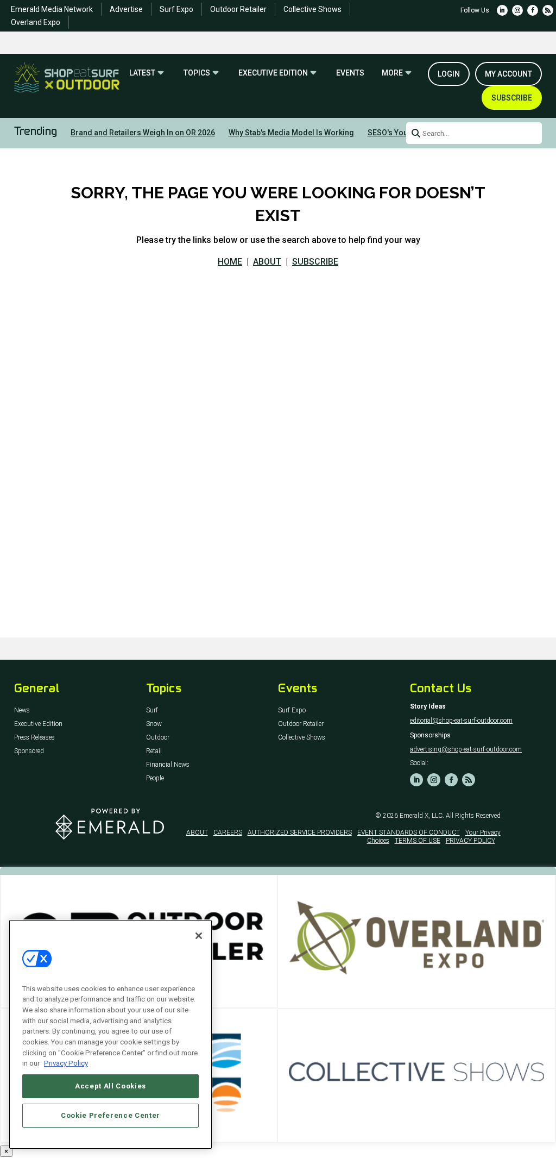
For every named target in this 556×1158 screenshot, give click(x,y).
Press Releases (34, 737)
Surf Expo (176, 9)
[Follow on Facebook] (532, 10)
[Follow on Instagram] (517, 10)
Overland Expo (35, 22)
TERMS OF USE (417, 840)
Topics (197, 73)
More (392, 73)
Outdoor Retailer (238, 9)
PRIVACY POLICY (470, 840)
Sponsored (29, 751)
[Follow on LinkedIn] (502, 10)
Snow (154, 724)
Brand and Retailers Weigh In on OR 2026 (143, 132)
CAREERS (227, 832)
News (22, 710)
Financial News (167, 764)
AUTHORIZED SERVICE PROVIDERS (300, 832)
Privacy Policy (66, 1063)
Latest (142, 73)
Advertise (126, 9)
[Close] (199, 936)
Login (449, 74)
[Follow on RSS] (547, 10)
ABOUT (267, 261)
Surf (152, 710)
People (155, 778)
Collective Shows (312, 9)
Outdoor (157, 737)
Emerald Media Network (52, 9)
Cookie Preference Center (110, 1115)
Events (350, 73)
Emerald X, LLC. (422, 815)
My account (508, 74)
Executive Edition (273, 73)
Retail (154, 751)
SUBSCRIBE (315, 261)
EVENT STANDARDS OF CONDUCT (408, 832)
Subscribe (511, 97)
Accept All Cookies (110, 1086)
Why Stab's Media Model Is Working (291, 132)
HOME (230, 261)
